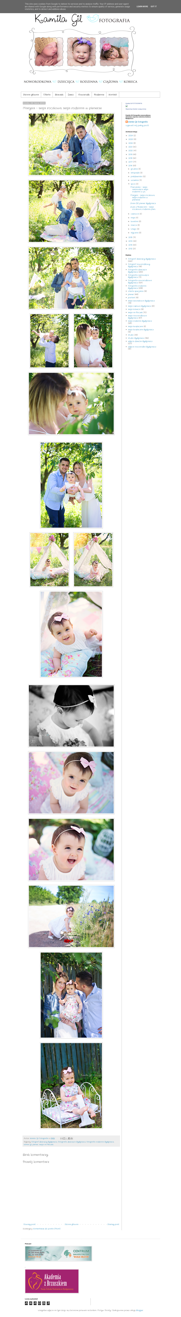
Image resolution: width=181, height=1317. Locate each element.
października (137, 176)
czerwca (135, 214)
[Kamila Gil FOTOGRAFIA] (127, 106)
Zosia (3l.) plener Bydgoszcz (143, 203)
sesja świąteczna (135, 326)
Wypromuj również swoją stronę (136, 109)
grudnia (134, 169)
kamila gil (28, 1144)
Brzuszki (59, 94)
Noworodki (84, 94)
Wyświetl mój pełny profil (137, 125)
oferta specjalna (135, 291)
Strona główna (31, 94)
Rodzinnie (99, 94)
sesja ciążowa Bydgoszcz (139, 306)
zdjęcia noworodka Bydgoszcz (142, 346)
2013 (131, 245)
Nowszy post (29, 1224)
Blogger (139, 1310)
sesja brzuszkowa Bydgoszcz (141, 300)
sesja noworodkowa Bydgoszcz (137, 316)
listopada (135, 172)
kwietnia (135, 221)
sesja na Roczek (46, 1144)
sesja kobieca (134, 309)
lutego (134, 229)
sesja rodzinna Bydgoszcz (140, 321)
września (135, 180)
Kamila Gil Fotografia (138, 122)
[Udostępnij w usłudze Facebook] (69, 1138)
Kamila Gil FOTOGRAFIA (134, 103)
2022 (131, 143)
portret (131, 297)
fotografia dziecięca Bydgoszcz (72, 1142)
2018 (131, 158)
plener (35, 1144)
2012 (131, 248)
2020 (131, 150)
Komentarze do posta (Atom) (46, 1228)
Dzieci (71, 94)
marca (134, 225)
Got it (154, 6)
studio (131, 335)
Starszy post (113, 1224)
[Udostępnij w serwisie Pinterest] (71, 1138)
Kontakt (113, 94)
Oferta (46, 94)
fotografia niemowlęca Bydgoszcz (138, 276)
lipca (133, 184)
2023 (131, 139)
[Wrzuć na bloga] (64, 1138)
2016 (131, 165)
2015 (131, 237)
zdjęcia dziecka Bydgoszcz (140, 341)
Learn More (142, 6)
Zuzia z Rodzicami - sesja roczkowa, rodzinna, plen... (143, 208)
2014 (131, 241)
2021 (131, 147)
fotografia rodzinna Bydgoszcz (100, 1142)
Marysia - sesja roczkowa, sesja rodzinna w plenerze (142, 197)
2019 (131, 154)
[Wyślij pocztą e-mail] (61, 1138)
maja (133, 217)
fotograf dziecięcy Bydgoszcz (44, 1142)
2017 (131, 162)
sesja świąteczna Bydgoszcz (141, 329)
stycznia (135, 232)
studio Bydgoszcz (136, 338)
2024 (131, 135)
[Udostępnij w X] (66, 1138)
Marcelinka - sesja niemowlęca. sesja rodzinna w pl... (139, 189)
